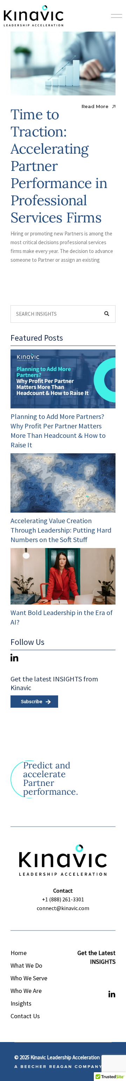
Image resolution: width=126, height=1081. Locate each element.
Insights (20, 1003)
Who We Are (26, 991)
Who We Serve (28, 978)
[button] (95, 804)
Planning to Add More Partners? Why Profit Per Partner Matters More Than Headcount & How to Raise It (58, 430)
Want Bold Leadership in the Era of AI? (61, 617)
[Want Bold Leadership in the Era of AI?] (62, 576)
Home (18, 953)
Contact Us (25, 1016)
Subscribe (31, 701)
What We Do (26, 965)
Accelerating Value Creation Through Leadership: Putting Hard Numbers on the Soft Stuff (60, 530)
